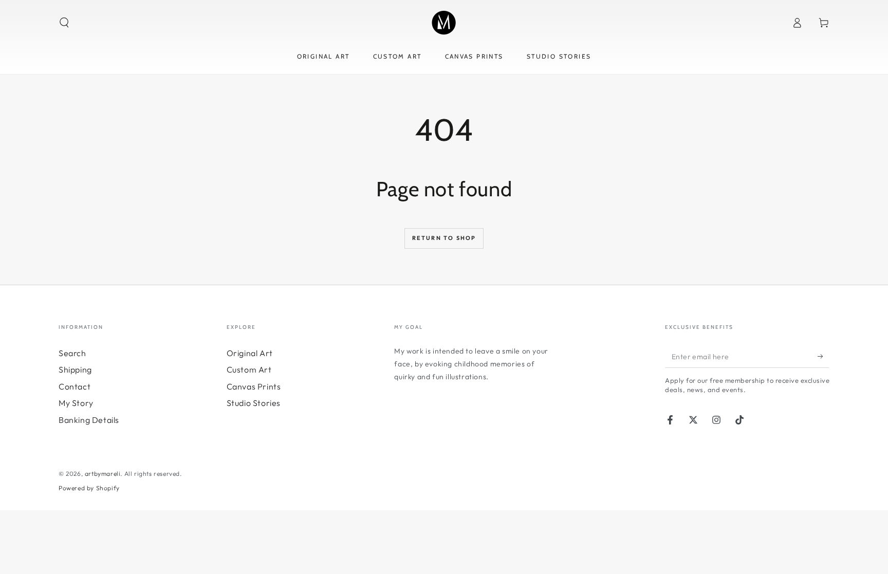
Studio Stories (254, 403)
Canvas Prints (254, 386)
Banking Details (89, 420)
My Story (76, 403)
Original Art (250, 353)
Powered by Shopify (89, 488)
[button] (64, 22)
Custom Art (249, 369)
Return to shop (444, 238)
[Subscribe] (823, 356)
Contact (74, 386)
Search (72, 353)
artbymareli (103, 473)
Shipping (75, 369)
